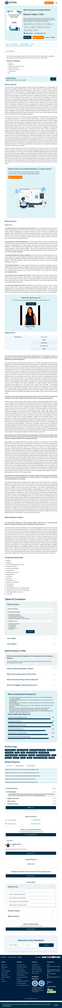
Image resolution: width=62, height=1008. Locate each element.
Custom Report (35, 965)
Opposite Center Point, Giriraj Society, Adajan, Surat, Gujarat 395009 (53, 971)
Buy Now (28, 37)
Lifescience (19, 979)
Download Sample (16, 177)
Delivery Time (13, 887)
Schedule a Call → (31, 853)
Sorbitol (17, 752)
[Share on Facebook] (50, 37)
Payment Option (14, 911)
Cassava (23, 757)
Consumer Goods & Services (23, 985)
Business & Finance (21, 965)
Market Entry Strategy (36, 969)
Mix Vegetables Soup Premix (11, 755)
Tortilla (53, 755)
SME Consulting (35, 973)
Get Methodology (31, 929)
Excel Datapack (31, 792)
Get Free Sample (39, 37)
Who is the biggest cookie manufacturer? (22, 685)
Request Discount (31, 875)
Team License (31, 801)
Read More (30, 631)
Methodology (4, 967)
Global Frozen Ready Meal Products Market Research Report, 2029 (21, 782)
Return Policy (4, 975)
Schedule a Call (40, 33)
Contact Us (4, 981)
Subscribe (46, 945)
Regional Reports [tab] (20, 765)
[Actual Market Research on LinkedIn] (47, 983)
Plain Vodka (51, 757)
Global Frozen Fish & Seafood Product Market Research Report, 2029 (21, 769)
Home (7, 44)
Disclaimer (4, 957)
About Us (4, 965)
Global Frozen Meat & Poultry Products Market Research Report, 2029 (22, 772)
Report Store (49, 3)
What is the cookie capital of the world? (21, 674)
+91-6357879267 (52, 974)
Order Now (51, 79)
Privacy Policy (12, 957)
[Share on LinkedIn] (54, 37)
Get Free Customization (31, 834)
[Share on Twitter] (52, 37)
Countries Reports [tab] (30, 765)
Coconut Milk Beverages (31, 752)
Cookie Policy (7, 1005)
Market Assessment (36, 967)
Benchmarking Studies (37, 971)
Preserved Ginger (9, 752)
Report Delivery (13, 916)
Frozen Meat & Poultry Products (40, 757)
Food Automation (23, 755)
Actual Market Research (30, 24)
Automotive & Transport (22, 967)
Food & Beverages (29, 30)
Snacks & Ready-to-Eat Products (43, 755)
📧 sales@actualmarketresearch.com (53, 977)
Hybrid (23, 752)
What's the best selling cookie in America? (22, 680)
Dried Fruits (16, 757)
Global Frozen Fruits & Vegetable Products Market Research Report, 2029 (23, 776)
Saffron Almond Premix (43, 752)
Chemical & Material (21, 971)
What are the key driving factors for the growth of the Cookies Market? (29, 657)
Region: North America (45, 27)
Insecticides (31, 755)
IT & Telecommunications (22, 977)
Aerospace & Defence (21, 983)
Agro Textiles (8, 757)
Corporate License (31, 804)
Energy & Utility (20, 969)
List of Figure (11, 644)
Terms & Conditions (6, 977)
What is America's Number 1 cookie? (20, 669)
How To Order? (5, 973)
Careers (3, 969)
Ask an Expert (31, 304)
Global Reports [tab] (9, 765)
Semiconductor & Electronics (23, 981)
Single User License (31, 798)
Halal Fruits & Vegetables (22, 750)
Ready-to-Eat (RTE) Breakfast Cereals (37, 750)
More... (9, 73)
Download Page (29, 33)
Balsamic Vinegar (51, 750)
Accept (56, 1005)
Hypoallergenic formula (10, 750)
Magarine (29, 757)
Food (37, 30)
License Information (39, 795)
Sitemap (19, 957)
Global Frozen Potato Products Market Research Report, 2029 (20, 779)
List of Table (11, 638)
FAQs (3, 979)
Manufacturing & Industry (22, 973)
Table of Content (13, 604)
